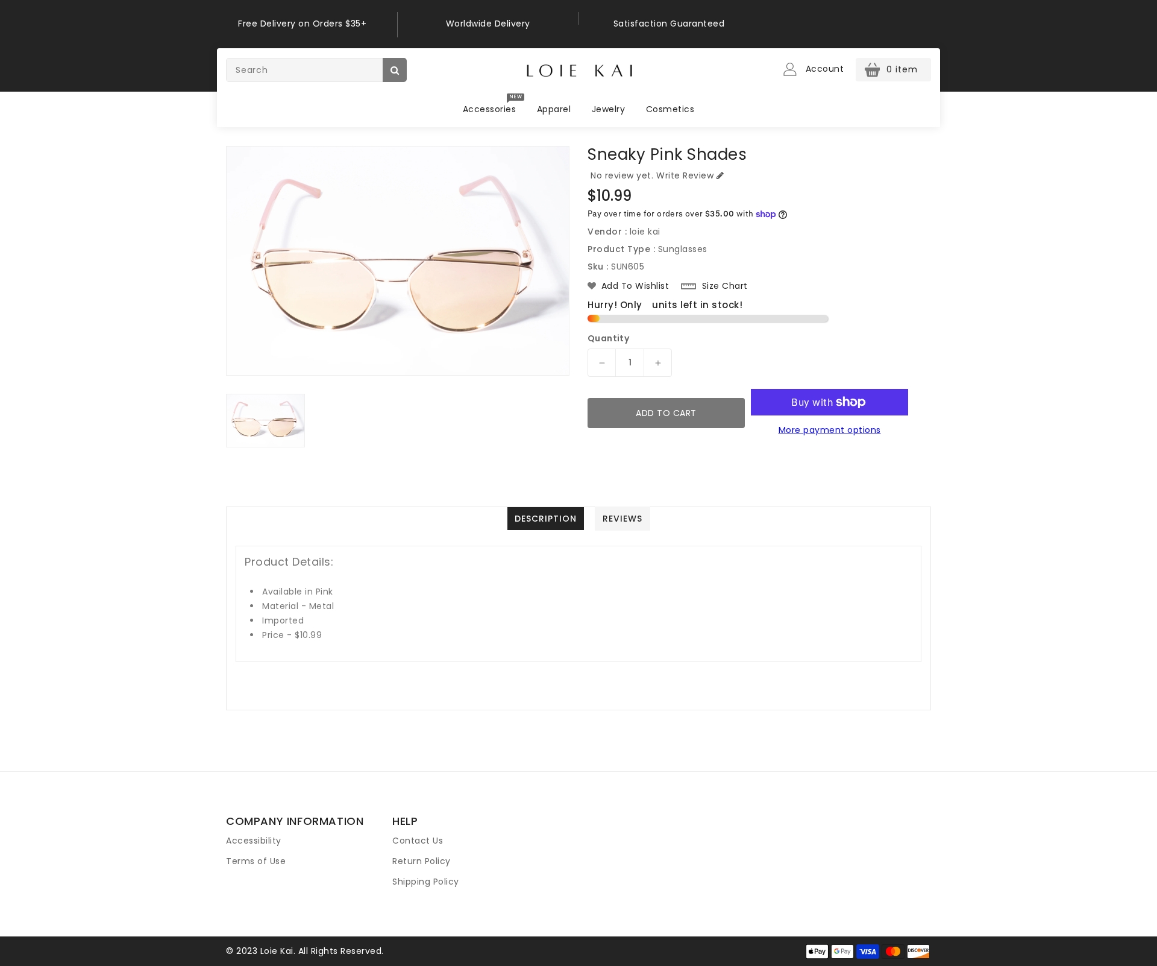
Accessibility (253, 841)
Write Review (684, 175)
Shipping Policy (425, 882)
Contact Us (417, 841)
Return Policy (421, 861)
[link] (307, 24)
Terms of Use (256, 861)
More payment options (830, 430)
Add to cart (666, 413)
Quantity (608, 338)
